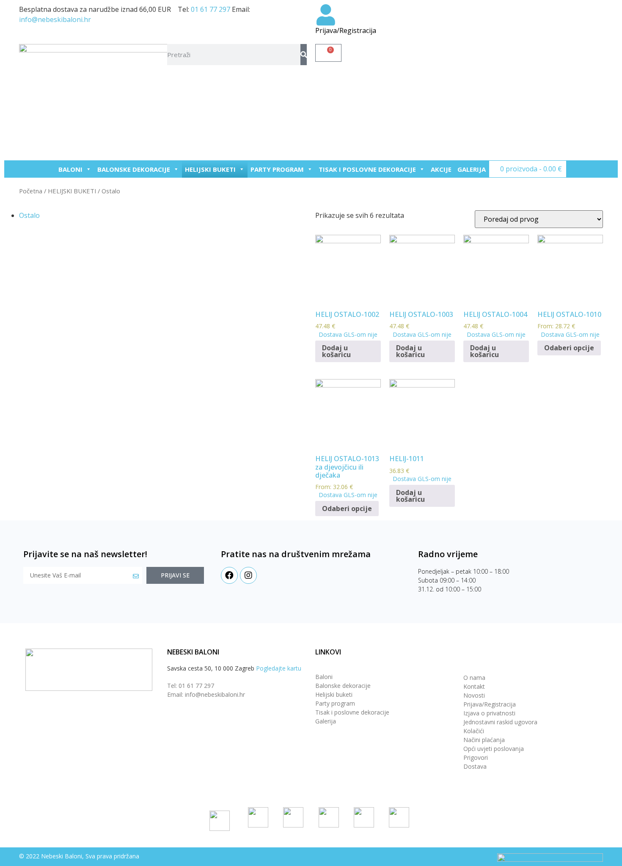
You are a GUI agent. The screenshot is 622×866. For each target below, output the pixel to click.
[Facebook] (229, 575)
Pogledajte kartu (278, 668)
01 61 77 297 (210, 9)
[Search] (303, 54)
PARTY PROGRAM (277, 169)
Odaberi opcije (569, 347)
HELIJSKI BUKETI (210, 169)
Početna (30, 191)
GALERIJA (471, 169)
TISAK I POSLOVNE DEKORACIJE (367, 169)
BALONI (70, 169)
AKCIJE (441, 169)
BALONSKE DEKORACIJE (133, 169)
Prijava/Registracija (345, 30)
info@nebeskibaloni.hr (55, 19)
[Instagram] (248, 575)
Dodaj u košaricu (336, 351)
